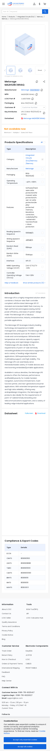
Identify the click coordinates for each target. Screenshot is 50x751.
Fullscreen (29, 413)
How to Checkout (9, 659)
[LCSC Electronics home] (15, 4)
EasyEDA (29, 651)
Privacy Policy (7, 631)
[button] (3, 4)
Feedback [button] (6, 672)
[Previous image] (5, 70)
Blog (3, 639)
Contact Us (6, 613)
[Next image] (44, 70)
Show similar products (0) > (34, 283)
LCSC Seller (6, 618)
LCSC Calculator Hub (34, 618)
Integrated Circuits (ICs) (26, 17)
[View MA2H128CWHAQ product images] (25, 44)
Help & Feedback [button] (11, 283)
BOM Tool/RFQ (32, 609)
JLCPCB (29, 655)
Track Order (7, 651)
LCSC (28, 659)
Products (12, 17)
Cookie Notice (7, 635)
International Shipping (11, 668)
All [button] (42, 142)
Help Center (7, 681)
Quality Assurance (9, 622)
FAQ (3, 676)
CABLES (28, 664)
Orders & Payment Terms (12, 664)
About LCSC (6, 609)
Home (4, 17)
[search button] (45, 11)
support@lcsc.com (15, 698)
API (27, 613)
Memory (40, 17)
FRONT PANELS (31, 668)
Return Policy (7, 655)
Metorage (25, 90)
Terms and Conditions (11, 626)
